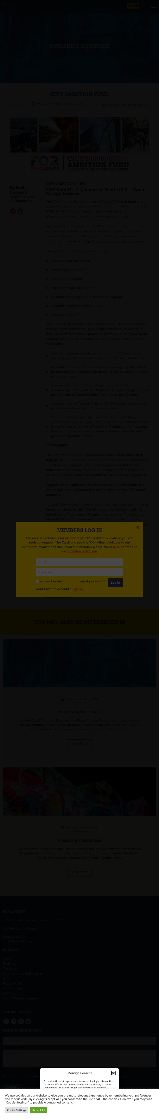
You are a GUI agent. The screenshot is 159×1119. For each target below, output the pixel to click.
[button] (113, 1073)
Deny (75, 1105)
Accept (53, 1105)
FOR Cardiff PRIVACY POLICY (63, 1114)
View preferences (101, 1105)
